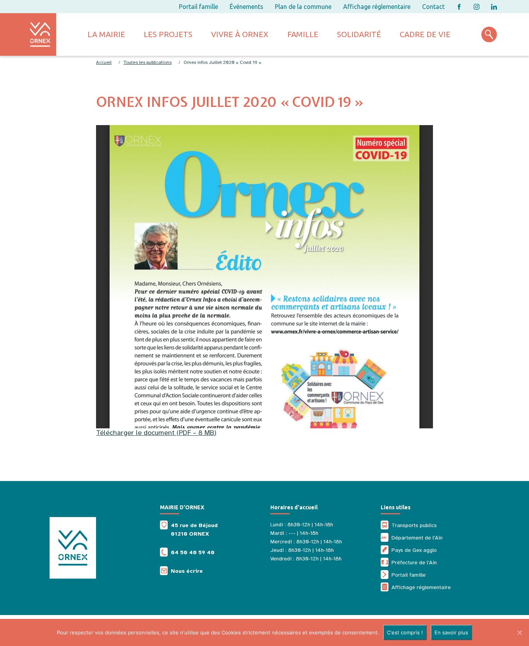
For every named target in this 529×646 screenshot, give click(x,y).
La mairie (106, 34)
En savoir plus (451, 632)
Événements (246, 6)
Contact (433, 6)
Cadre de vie (425, 34)
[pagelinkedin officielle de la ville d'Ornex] (494, 7)
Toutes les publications (148, 62)
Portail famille (198, 6)
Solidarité (359, 34)
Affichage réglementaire (376, 6)
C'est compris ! (405, 632)
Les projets (168, 34)
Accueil (104, 62)
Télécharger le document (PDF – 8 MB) (156, 432)
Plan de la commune (303, 6)
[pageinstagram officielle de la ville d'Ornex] (476, 7)
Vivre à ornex (239, 34)
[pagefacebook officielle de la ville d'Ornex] (459, 7)
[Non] (519, 632)
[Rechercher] (489, 34)
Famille (302, 34)
